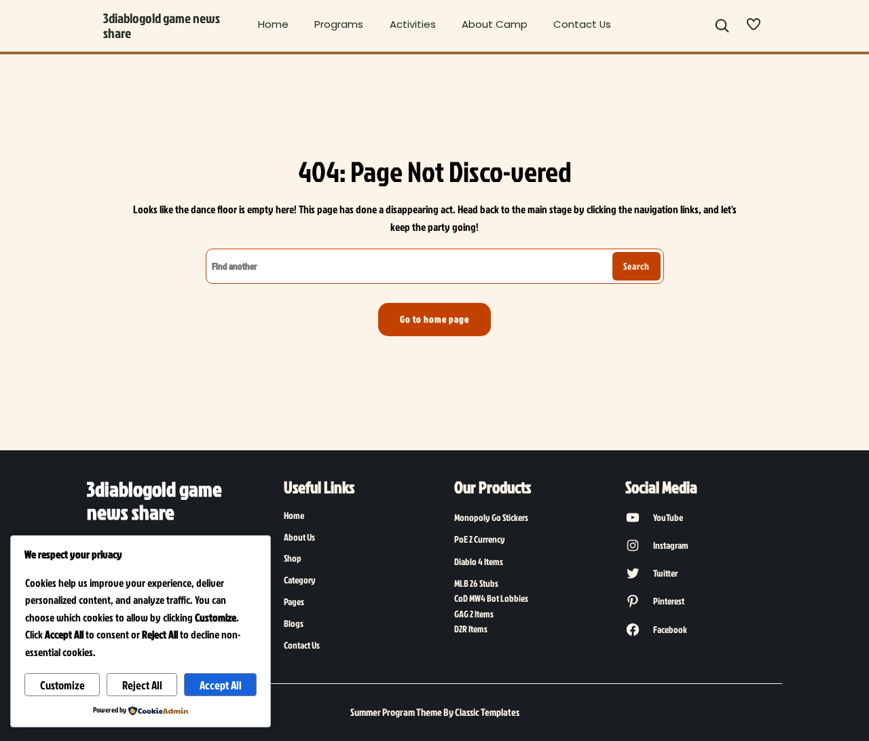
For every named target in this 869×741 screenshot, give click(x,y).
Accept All (221, 685)
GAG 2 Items (474, 613)
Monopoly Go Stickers (491, 517)
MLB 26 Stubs (476, 583)
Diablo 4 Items (478, 561)
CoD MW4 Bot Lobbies (491, 598)
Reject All (142, 685)
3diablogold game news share (161, 25)
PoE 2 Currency (479, 538)
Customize (62, 685)
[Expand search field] (722, 25)
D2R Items (470, 628)
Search (636, 266)
